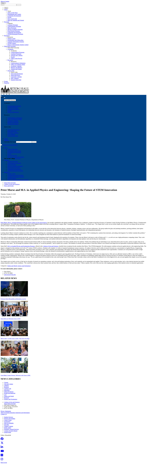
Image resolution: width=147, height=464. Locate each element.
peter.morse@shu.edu (10, 274)
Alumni (6, 382)
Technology (7, 421)
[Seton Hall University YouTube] (3, 451)
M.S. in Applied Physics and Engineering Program (21, 246)
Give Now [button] (18, 158)
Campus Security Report (10, 431)
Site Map (6, 424)
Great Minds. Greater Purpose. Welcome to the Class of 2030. (15, 375)
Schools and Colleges (16, 55)
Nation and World (9, 396)
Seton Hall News (15, 75)
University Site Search (10, 142)
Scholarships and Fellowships (15, 40)
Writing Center (11, 38)
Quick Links (10, 70)
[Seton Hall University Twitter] (2, 443)
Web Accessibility (9, 423)
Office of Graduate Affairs (18, 64)
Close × (3, 3)
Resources (7, 35)
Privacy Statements (6, 411)
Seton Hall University (10, 46)
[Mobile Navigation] (4, 97)
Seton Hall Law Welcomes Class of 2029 (10, 318)
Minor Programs (11, 28)
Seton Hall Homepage (17, 73)
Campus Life (7, 388)
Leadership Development (14, 15)
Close (6, 8)
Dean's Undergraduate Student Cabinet (17, 44)
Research (6, 397)
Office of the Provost (16, 58)
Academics (10, 49)
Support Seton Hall (16, 80)
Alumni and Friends (16, 69)
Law (5, 394)
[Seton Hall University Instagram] (2, 459)
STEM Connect (11, 43)
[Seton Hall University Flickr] (2, 455)
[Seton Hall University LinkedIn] (2, 447)
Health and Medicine (9, 393)
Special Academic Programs (15, 29)
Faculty (9, 17)
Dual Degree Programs (13, 31)
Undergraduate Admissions (18, 63)
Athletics (6, 385)
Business (6, 387)
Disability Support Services (11, 429)
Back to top (4, 462)
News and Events (12, 18)
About (5, 9)
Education (7, 390)
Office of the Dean (12, 12)
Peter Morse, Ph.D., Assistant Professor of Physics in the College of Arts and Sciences (24, 222)
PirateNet (6, 83)
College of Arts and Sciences (12, 184)
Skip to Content (5, 1)
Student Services (8, 417)
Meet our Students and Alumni (15, 20)
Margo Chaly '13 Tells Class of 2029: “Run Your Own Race (15, 338)
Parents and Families (9, 418)
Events (6, 81)
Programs (6, 22)
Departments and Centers (14, 14)
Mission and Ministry (16, 67)
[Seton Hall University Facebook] (2, 439)
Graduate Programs (12, 25)
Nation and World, (12, 266)
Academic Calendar (16, 66)
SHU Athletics (15, 78)
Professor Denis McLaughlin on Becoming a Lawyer (13, 299)
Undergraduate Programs (14, 26)
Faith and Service (8, 391)
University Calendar (16, 76)
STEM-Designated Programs (15, 34)
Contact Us (4, 414)
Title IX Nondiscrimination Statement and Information (15, 412)
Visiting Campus (8, 426)
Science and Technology (24, 266)
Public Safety (7, 427)
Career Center (8, 420)
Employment (7, 432)
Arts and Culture (8, 384)
